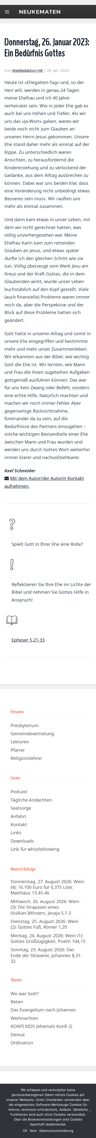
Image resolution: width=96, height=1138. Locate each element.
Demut (18, 1034)
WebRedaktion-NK (27, 70)
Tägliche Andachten (31, 800)
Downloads (22, 841)
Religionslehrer (26, 758)
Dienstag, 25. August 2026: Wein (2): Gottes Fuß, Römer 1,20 (44, 924)
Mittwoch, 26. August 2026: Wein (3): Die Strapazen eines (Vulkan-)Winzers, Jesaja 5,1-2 (45, 907)
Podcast (19, 791)
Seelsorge (21, 808)
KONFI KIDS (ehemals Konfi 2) (41, 1026)
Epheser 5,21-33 (28, 640)
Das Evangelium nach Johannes (43, 1010)
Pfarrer (18, 750)
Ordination (22, 1043)
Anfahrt (18, 816)
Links (16, 832)
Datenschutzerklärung (56, 1131)
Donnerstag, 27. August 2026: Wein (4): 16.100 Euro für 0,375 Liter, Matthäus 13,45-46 (47, 887)
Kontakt (19, 824)
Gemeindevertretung (32, 733)
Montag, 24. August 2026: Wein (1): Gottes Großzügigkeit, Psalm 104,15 (48, 938)
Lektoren (20, 742)
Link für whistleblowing (35, 849)
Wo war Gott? (25, 993)
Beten (17, 1002)
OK (25, 1131)
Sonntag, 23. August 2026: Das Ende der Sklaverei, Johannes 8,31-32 (46, 955)
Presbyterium (25, 725)
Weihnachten (24, 1018)
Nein (33, 1131)
